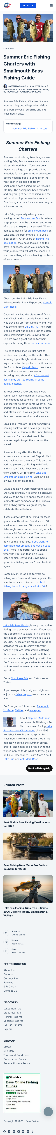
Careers (8, 974)
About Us (8, 970)
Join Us (29, 5)
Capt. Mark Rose (28, 759)
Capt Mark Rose (29, 89)
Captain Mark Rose (39, 718)
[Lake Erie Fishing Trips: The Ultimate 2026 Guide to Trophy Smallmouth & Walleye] (28, 889)
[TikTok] (32, 1131)
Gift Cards (9, 986)
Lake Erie (43, 89)
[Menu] (51, 5)
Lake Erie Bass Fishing (16, 625)
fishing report (24, 694)
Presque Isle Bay (30, 218)
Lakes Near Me (12, 1008)
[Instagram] (14, 1131)
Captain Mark (30, 367)
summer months (40, 343)
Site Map (8, 1050)
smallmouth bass (38, 230)
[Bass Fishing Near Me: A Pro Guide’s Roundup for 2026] (28, 846)
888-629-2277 (19, 943)
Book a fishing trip (39, 768)
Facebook (43, 706)
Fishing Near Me (12, 1016)
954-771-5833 (18, 952)
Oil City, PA (31, 326)
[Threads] (18, 1131)
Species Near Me (13, 1020)
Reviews (8, 982)
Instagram (35, 710)
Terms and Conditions (16, 1055)
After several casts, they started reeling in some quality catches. (26, 379)
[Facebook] (4, 1131)
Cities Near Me (12, 1012)
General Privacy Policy (16, 1063)
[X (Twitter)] (9, 1131)
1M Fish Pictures (12, 1024)
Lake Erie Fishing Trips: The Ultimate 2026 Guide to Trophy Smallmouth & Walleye (25, 911)
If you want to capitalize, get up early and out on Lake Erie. (26, 545)
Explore (7, 1029)
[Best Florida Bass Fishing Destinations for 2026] (28, 803)
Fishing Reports (11, 89)
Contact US (10, 990)
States (7, 1046)
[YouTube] (28, 1131)
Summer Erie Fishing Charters (29, 128)
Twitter (19, 710)
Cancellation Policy (14, 1059)
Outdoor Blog (11, 92)
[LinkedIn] (23, 1131)
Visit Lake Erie (19, 678)
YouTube (8, 710)
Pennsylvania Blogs (30, 92)
